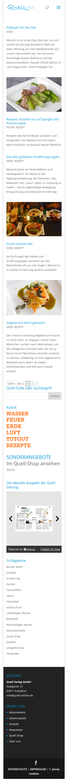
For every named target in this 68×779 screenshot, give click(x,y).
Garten (10, 584)
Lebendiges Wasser (18, 613)
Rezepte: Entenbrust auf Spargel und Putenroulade (32, 121)
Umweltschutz (15, 648)
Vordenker (12, 653)
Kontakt (14, 724)
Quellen (11, 642)
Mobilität (12, 619)
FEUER (10, 127)
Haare (10, 596)
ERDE (9, 31)
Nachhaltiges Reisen (19, 624)
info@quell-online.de (19, 695)
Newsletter (16, 730)
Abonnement (17, 712)
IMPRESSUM (38, 769)
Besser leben (14, 567)
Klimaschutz (14, 607)
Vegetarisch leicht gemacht (25, 323)
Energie (11, 572)
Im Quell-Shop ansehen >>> (33, 466)
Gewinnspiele (17, 718)
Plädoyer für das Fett (21, 27)
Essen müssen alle (19, 244)
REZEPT (20, 127)
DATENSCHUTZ (17, 769)
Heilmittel (12, 601)
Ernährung (13, 578)
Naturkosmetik (15, 630)
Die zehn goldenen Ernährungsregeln (33, 157)
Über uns (15, 741)
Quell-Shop (13, 636)
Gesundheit (13, 590)
